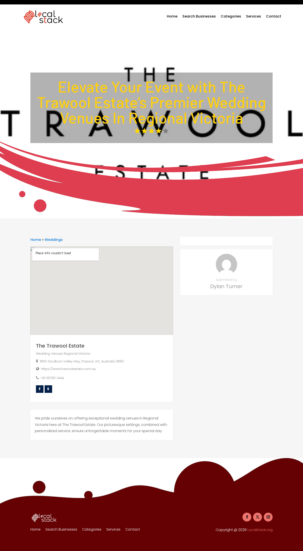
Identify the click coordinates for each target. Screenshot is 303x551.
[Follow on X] (257, 517)
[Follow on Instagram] (268, 517)
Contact (273, 16)
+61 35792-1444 (52, 378)
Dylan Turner (226, 286)
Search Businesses (199, 16)
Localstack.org (260, 529)
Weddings (54, 239)
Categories (231, 16)
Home (172, 16)
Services (253, 16)
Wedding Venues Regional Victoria (63, 353)
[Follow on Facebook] (246, 517)
